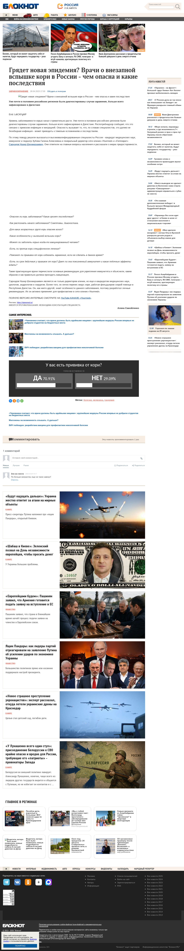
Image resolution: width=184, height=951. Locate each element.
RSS (119, 886)
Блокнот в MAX (50, 19)
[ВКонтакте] (10, 400)
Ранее (26, 465)
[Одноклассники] (14, 400)
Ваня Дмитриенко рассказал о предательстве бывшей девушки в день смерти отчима (164, 117)
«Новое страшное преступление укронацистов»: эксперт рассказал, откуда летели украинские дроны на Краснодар (163, 342)
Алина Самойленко (128, 308)
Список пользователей (127, 876)
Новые (6, 465)
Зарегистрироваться (126, 882)
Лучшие (16, 465)
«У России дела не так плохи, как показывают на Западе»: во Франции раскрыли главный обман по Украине (164, 104)
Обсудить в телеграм (56, 91)
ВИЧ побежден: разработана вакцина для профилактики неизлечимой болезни (65, 347)
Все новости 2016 (155, 905)
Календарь (123, 868)
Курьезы (128, 19)
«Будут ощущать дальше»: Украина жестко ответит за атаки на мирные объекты (164, 173)
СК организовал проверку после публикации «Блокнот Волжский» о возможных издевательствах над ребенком (125, 845)
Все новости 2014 (155, 912)
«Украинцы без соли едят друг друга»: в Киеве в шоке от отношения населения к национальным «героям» (162, 219)
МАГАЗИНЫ (112, 15)
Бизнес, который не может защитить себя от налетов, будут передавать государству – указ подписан (163, 148)
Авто (64, 868)
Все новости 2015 (155, 908)
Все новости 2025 (155, 876)
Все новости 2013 (155, 915)
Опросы (76, 868)
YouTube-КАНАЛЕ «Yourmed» (76, 298)
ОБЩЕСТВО (10, 609)
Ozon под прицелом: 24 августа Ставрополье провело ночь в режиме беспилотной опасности (79, 845)
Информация (93, 886)
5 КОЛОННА (92, 15)
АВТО (35, 15)
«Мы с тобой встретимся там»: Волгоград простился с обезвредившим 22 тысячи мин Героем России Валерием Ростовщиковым (80, 818)
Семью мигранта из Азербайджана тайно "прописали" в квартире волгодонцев (125, 816)
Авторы (90, 882)
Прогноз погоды (87, 19)
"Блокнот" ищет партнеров (127, 947)
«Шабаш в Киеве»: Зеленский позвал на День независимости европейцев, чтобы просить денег (165, 250)
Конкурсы (90, 868)
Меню (15, 15)
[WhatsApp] (21, 400)
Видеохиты (106, 868)
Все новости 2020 (155, 892)
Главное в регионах (21, 802)
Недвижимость (49, 868)
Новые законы (68, 19)
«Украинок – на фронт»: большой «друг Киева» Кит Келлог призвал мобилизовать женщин (164, 90)
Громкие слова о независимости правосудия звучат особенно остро (164, 161)
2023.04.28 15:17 (31, 474)
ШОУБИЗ (72, 15)
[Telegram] (18, 400)
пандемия (109, 400)
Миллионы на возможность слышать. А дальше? (49, 334)
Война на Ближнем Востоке (26, 19)
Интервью (31, 868)
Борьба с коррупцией (109, 19)
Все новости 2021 (155, 889)
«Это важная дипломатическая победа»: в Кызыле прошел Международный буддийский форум (163, 205)
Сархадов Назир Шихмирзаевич (26, 144)
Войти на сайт (123, 879)
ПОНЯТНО (20, 946)
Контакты (91, 879)
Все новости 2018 (155, 899)
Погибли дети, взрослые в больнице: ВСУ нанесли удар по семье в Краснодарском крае (34, 816)
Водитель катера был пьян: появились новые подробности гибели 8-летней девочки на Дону (34, 843)
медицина (98, 400)
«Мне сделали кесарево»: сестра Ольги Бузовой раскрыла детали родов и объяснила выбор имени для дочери (163, 235)
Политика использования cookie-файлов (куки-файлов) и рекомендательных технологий (70, 925)
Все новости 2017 (155, 902)
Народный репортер (144, 868)
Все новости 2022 (155, 886)
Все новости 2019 (155, 895)
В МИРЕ (9, 509)
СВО (6, 19)
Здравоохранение (18, 91)
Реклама (91, 876)
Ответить (14, 480)
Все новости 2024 (155, 879)
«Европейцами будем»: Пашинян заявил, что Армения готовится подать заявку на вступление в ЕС (161, 264)
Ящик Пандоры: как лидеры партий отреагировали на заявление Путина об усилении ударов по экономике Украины (164, 296)
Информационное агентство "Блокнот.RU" (161, 947)
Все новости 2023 (155, 882)
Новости (16, 868)
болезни (88, 400)
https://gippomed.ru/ (25, 302)
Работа (54, 15)
